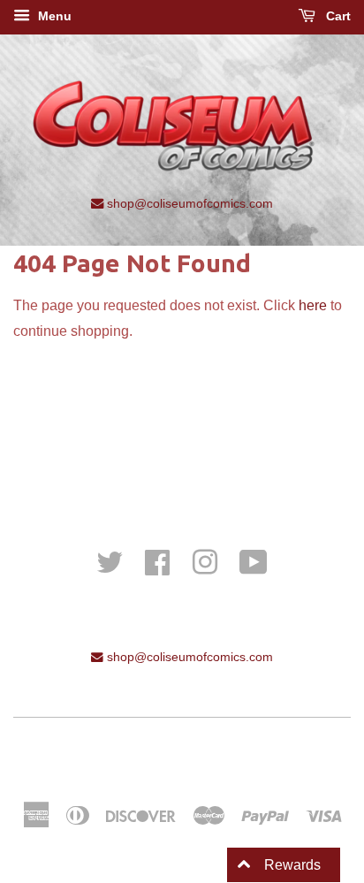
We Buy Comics (182, 425)
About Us (182, 475)
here (313, 305)
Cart (336, 16)
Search (182, 450)
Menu (53, 16)
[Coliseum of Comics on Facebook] (157, 560)
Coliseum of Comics (233, 754)
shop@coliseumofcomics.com (188, 203)
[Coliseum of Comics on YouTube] (253, 560)
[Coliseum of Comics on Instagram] (205, 560)
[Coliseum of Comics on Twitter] (109, 560)
